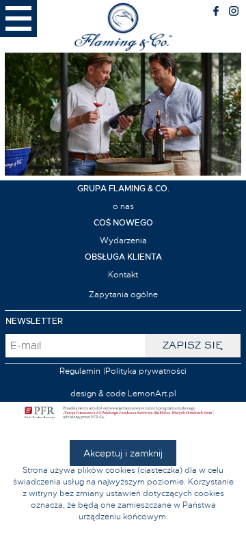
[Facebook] (215, 13)
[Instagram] (233, 13)
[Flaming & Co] (123, 26)
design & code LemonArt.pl (123, 393)
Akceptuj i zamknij (123, 453)
